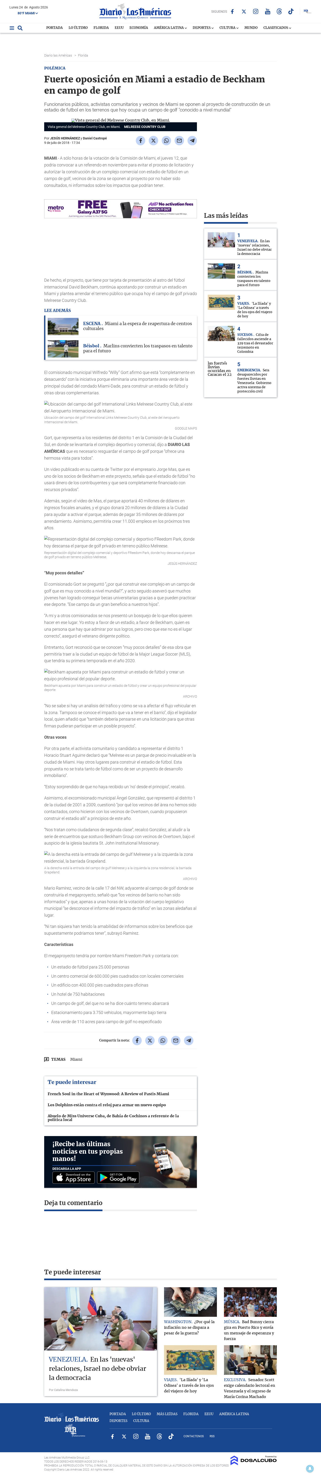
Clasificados (276, 28)
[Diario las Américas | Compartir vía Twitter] (153, 140)
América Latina (169, 28)
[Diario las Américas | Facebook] (232, 11)
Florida (101, 28)
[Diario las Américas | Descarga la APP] (74, 1178)
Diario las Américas (58, 55)
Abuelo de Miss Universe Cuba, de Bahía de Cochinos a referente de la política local (113, 1118)
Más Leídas (167, 1414)
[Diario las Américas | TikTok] (291, 11)
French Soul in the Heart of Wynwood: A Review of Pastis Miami (108, 1094)
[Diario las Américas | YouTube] (267, 11)
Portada (54, 28)
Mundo (251, 28)
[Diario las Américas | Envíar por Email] (179, 140)
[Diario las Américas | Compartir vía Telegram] (192, 140)
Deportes (202, 28)
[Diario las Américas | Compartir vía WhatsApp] (166, 140)
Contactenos (194, 1436)
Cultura (227, 28)
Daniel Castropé (95, 138)
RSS (212, 1436)
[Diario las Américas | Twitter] (244, 11)
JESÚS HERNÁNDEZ (65, 138)
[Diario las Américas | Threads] (279, 11)
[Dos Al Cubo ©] (254, 1464)
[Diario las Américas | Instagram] (256, 11)
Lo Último (78, 28)
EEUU (119, 28)
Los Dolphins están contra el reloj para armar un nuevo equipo (107, 1105)
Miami (76, 1059)
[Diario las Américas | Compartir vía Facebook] (140, 140)
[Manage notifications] (310, 1468)
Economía (138, 28)
